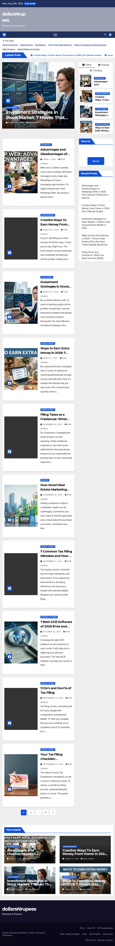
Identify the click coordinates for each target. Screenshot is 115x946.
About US (91, 928)
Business (45, 480)
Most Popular (94, 934)
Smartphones (40, 45)
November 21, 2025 (53, 561)
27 (45, 812)
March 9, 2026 (15, 123)
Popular (105, 65)
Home (82, 928)
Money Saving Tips (10, 45)
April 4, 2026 (50, 159)
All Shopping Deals (105, 928)
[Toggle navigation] (55, 35)
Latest (88, 65)
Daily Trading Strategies (70, 934)
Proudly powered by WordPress (15, 933)
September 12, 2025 (53, 698)
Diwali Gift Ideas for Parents (29, 49)
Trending (97, 70)
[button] (105, 34)
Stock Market (101, 109)
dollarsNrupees (9, 49)
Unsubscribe (108, 934)
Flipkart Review (26, 45)
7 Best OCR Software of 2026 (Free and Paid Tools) (56, 626)
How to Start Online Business (60, 45)
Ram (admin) (34, 123)
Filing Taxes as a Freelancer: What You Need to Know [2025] (93, 255)
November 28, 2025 (53, 424)
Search (85, 141)
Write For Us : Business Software (99, 940)
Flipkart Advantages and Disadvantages (90, 45)
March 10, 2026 (51, 292)
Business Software (49, 617)
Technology (100, 78)
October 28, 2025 (52, 632)
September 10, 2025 (53, 764)
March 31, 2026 (51, 230)
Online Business (13, 107)
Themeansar (7, 935)
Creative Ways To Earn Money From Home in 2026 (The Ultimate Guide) (96, 208)
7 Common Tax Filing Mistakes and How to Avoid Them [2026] (56, 556)
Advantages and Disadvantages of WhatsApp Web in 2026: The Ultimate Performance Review (95, 191)
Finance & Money (47, 409)
